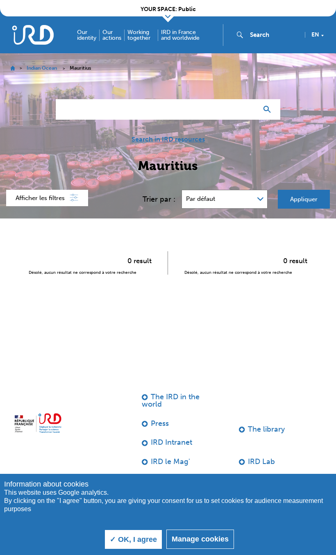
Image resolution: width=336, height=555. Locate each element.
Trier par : (159, 199)
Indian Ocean (42, 68)
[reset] (248, 109)
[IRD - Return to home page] (32, 34)
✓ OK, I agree (133, 539)
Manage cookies (200, 539)
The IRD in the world (171, 400)
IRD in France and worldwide (180, 35)
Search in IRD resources (168, 139)
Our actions (111, 35)
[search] (274, 35)
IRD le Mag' (170, 461)
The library (266, 429)
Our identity (86, 35)
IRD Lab (261, 461)
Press (160, 423)
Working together (138, 35)
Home (12, 68)
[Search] (269, 109)
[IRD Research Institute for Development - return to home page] (38, 423)
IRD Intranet (171, 442)
